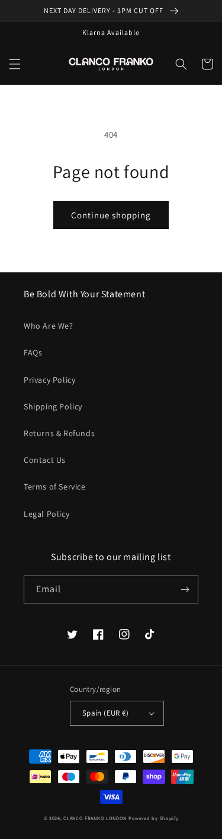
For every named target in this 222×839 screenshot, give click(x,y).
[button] (15, 64)
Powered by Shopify (153, 818)
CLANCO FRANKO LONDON (95, 818)
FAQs (33, 352)
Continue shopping (111, 215)
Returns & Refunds (59, 433)
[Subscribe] (185, 589)
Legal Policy (46, 514)
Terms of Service (55, 486)
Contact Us (45, 460)
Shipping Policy (53, 406)
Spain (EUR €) (105, 713)
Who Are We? (48, 325)
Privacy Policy (49, 379)
